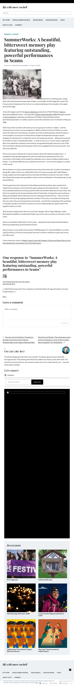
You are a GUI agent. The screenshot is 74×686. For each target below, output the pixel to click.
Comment (65, 323)
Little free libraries (45, 580)
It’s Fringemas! (12, 580)
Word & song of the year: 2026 (18, 614)
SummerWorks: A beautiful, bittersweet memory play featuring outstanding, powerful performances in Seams (32, 50)
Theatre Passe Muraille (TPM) (46, 114)
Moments (7, 34)
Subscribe (37, 382)
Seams (62, 112)
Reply (4, 297)
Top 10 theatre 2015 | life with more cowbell (16, 282)
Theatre (15, 34)
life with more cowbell (15, 7)
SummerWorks (10, 117)
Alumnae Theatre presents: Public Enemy (48, 650)
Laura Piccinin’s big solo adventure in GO (51, 615)
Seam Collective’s (31, 112)
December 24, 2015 (9, 284)
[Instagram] (70, 670)
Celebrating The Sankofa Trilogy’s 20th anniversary (19, 650)
